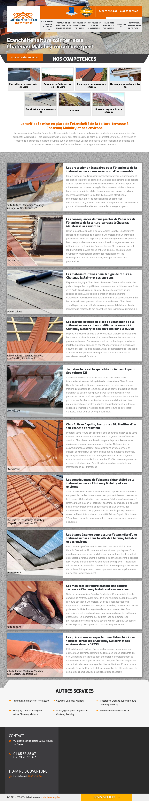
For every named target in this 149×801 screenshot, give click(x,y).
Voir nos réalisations (25, 57)
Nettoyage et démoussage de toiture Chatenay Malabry (28, 712)
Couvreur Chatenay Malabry (70, 700)
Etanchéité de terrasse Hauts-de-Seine (48, 26)
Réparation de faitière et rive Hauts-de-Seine (63, 25)
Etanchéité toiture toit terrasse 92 (109, 25)
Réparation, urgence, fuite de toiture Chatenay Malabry (118, 702)
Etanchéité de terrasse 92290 (115, 710)
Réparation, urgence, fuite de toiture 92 (134, 25)
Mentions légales (51, 797)
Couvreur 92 (121, 25)
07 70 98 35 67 (130, 11)
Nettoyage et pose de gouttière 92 (94, 25)
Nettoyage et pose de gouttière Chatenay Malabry (72, 712)
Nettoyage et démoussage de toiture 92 (79, 25)
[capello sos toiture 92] (23, 16)
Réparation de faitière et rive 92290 (31, 700)
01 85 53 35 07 (109, 11)
